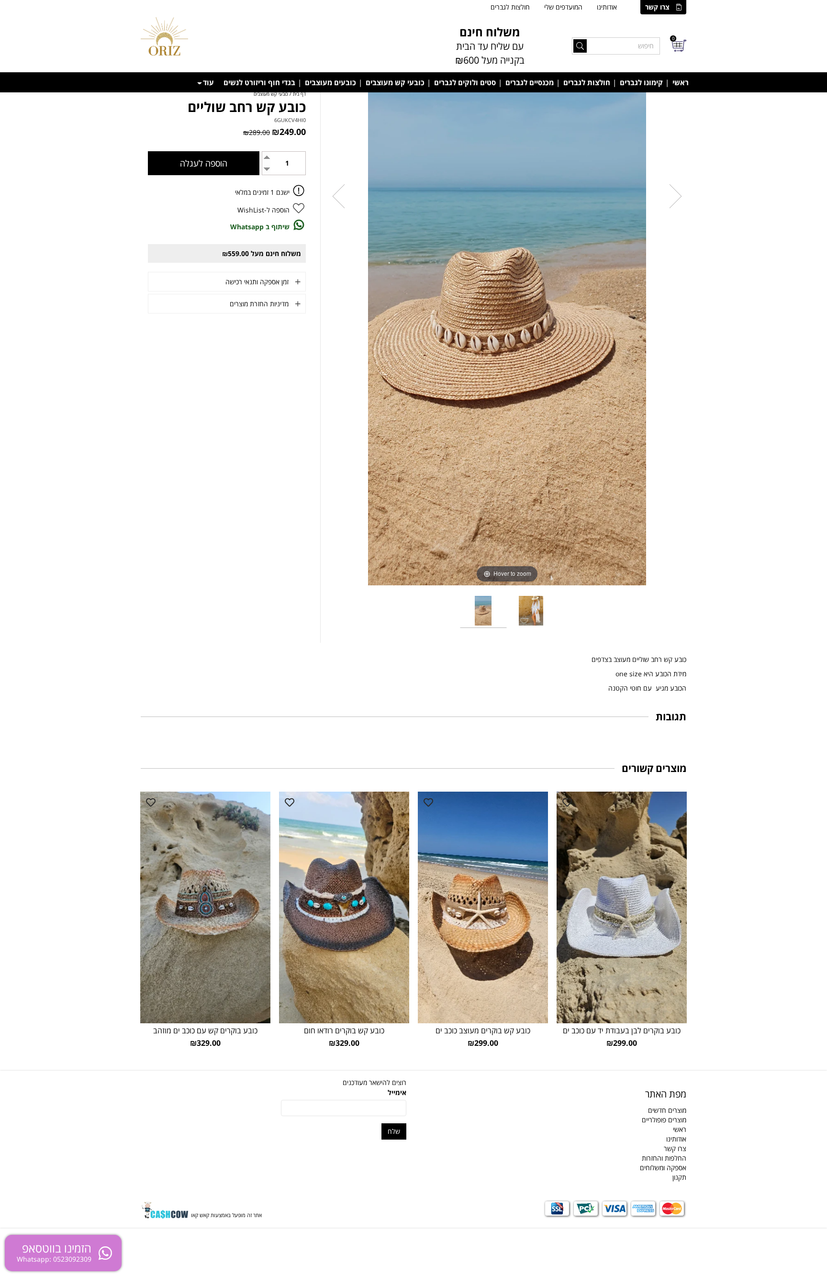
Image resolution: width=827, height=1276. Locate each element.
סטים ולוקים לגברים (465, 82)
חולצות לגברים (510, 6)
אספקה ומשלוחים (663, 1167)
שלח (394, 1131)
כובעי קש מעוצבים (395, 82)
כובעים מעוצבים (330, 82)
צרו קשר (657, 6)
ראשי (680, 82)
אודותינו (607, 6)
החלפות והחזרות (664, 1158)
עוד (208, 82)
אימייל (397, 1092)
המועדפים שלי (563, 6)
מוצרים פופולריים (664, 1119)
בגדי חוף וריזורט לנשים (259, 82)
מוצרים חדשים (667, 1110)
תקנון (679, 1177)
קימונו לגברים (641, 82)
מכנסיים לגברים (529, 82)
